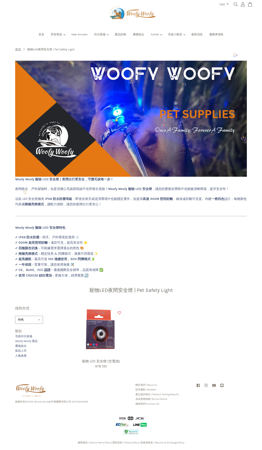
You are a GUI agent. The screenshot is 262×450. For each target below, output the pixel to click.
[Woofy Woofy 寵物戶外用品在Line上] (221, 387)
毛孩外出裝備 (23, 336)
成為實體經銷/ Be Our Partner (151, 399)
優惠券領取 (216, 34)
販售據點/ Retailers (145, 389)
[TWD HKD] (223, 4)
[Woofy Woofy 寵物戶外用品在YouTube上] (214, 387)
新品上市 (21, 350)
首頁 (41, 34)
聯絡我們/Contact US (147, 404)
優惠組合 (138, 34)
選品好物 (120, 34)
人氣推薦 (21, 355)
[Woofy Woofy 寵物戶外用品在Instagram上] (206, 387)
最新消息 (197, 34)
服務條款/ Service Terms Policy (94, 442)
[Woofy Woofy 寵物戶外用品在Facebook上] (198, 387)
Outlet (155, 34)
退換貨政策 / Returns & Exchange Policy (162, 442)
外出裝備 (100, 34)
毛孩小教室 (175, 34)
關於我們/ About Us (146, 385)
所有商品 (56, 34)
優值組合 (21, 346)
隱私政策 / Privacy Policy (125, 442)
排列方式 (22, 308)
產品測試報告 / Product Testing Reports (157, 394)
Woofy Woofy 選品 (26, 341)
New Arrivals (79, 34)
